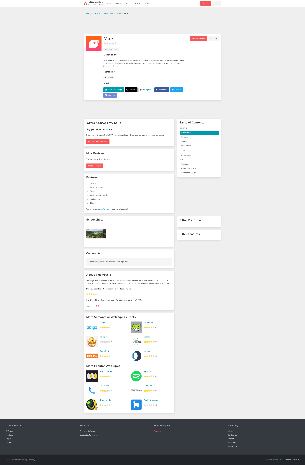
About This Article (188, 168)
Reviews (184, 137)
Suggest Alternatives (89, 435)
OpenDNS (104, 351)
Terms (288, 459)
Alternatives (186, 132)
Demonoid (148, 322)
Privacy (296, 459)
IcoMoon (148, 351)
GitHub (132, 89)
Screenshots (186, 155)
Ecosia (147, 337)
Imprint (231, 438)
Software (118, 3)
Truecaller (104, 386)
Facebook (163, 89)
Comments (185, 164)
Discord (147, 3)
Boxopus (104, 337)
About (230, 431)
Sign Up (205, 3)
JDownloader (106, 400)
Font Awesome (151, 400)
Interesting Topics (188, 172)
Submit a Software (87, 431)
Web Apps (108, 14)
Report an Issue (160, 431)
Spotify (147, 371)
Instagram (147, 89)
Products (128, 3)
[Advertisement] (152, 24)
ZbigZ (102, 322)
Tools (118, 14)
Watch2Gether (106, 371)
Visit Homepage (115, 89)
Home (109, 3)
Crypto (138, 3)
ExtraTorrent (149, 386)
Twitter (178, 89)
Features (184, 141)
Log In (216, 3)
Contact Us (232, 435)
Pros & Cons (186, 145)
